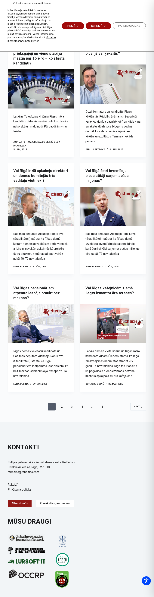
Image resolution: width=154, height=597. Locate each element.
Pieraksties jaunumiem (55, 503)
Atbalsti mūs (19, 503)
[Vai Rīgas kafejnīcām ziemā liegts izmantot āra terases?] (113, 323)
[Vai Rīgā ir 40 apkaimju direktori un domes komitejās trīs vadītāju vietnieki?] (41, 206)
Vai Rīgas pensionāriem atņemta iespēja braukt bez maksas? (36, 293)
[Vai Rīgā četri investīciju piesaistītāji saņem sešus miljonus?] (113, 206)
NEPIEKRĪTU (98, 25)
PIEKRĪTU (73, 25)
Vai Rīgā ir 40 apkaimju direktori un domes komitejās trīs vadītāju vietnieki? (40, 175)
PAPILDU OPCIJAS (129, 25)
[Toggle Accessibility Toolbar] (146, 581)
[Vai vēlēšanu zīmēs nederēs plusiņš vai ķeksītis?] (113, 84)
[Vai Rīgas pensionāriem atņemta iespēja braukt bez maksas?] (41, 323)
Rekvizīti (13, 484)
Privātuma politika (19, 489)
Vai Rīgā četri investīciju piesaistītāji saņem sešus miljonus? (107, 175)
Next (137, 406)
